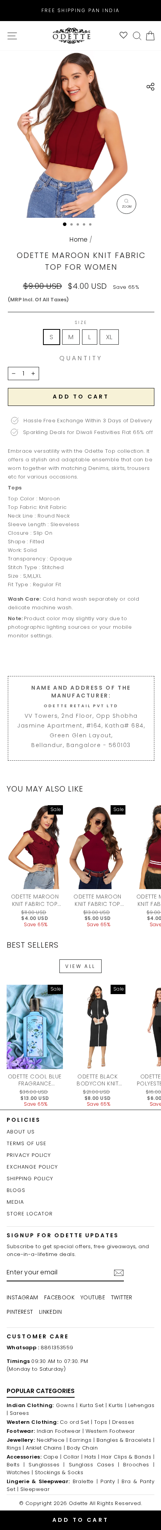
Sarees (19, 1413)
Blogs (16, 1190)
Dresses (123, 1422)
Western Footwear (110, 1431)
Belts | (16, 1464)
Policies (24, 1120)
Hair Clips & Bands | (127, 1457)
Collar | (72, 1457)
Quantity (81, 358)
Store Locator (30, 1213)
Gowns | (67, 1405)
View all (80, 966)
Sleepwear (35, 1489)
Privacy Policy (29, 1155)
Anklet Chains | (45, 1448)
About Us (21, 1131)
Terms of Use (27, 1143)
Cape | (52, 1457)
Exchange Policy (32, 1167)
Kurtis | (117, 1405)
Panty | (109, 1481)
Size (81, 323)
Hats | (92, 1457)
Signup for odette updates (63, 1235)
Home (79, 239)
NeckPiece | (52, 1440)
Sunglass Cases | (94, 1464)
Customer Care (38, 1336)
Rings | (15, 1448)
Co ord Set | (76, 1422)
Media (15, 1202)
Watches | (20, 1472)
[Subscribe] (119, 1272)
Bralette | (85, 1481)
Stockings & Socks (59, 1472)
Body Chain (82, 1448)
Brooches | (138, 1464)
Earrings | (82, 1440)
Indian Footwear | (60, 1431)
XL (109, 337)
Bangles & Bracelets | (125, 1440)
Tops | (102, 1422)
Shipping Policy (30, 1178)
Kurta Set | (93, 1405)
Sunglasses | (46, 1464)
